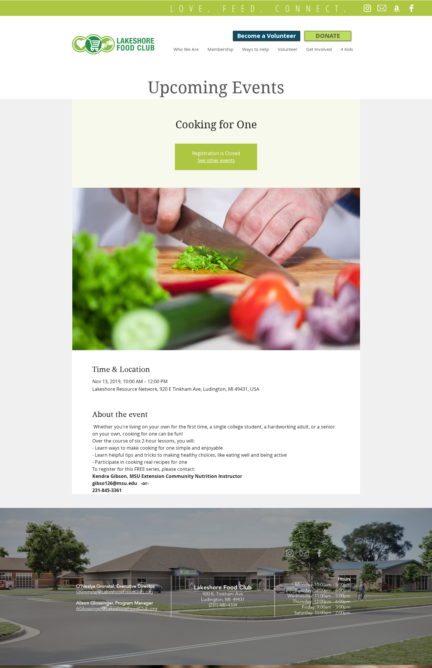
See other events (216, 160)
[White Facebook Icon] (411, 8)
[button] (186, 49)
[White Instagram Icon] (367, 8)
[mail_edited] (382, 8)
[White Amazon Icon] (397, 8)
